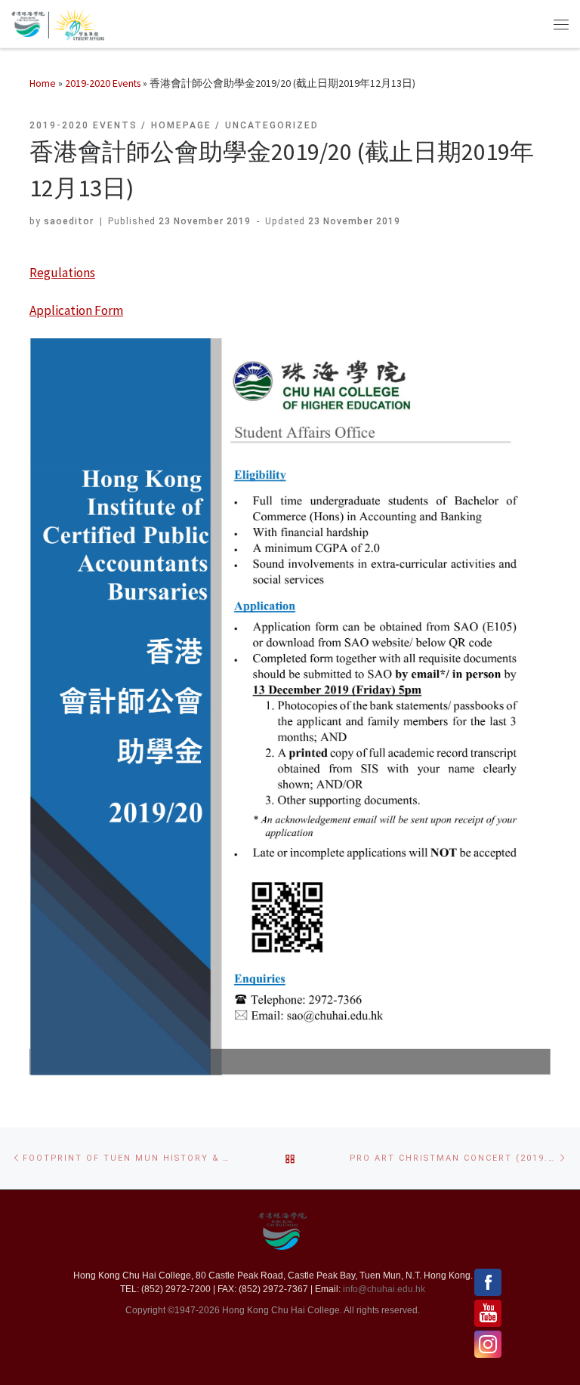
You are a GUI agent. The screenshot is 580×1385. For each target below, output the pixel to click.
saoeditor (69, 221)
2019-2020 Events (102, 83)
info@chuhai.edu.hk (384, 1289)
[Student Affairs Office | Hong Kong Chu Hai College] (76, 22)
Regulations (62, 272)
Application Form (76, 310)
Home (42, 83)
